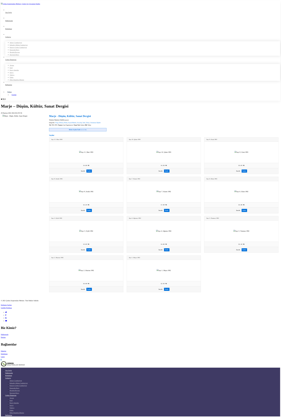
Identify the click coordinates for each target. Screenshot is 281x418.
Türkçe (87, 122)
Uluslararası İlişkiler (95, 122)
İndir (89, 171)
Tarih (84, 122)
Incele (83, 171)
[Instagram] (5, 99)
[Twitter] (2, 99)
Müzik (65, 122)
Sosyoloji (79, 122)
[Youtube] (6, 321)
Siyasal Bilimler (72, 122)
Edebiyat (61, 122)
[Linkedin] (6, 318)
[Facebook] (3, 99)
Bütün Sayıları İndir (78, 129)
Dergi (56, 122)
